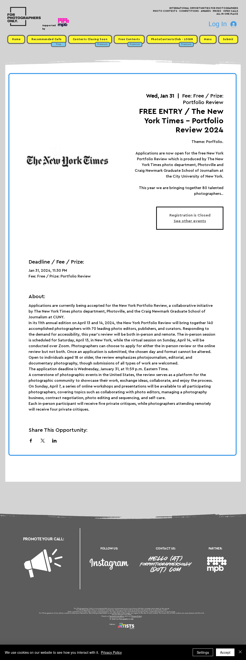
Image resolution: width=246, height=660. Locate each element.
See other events (190, 221)
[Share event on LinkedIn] (54, 441)
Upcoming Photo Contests (96, 630)
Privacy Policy (136, 616)
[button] (207, 39)
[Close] (240, 652)
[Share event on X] (42, 441)
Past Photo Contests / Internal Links (138, 630)
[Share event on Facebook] (31, 441)
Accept (225, 652)
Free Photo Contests (115, 630)
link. (202, 613)
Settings (203, 652)
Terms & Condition (116, 616)
